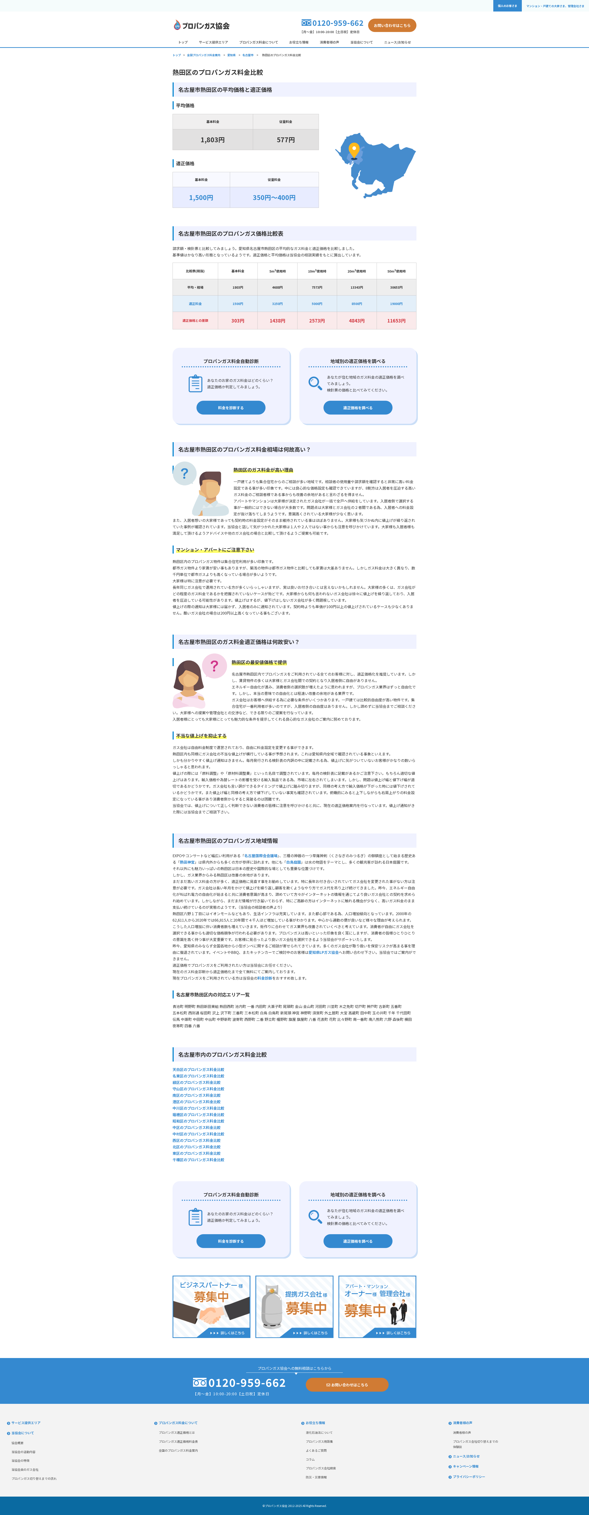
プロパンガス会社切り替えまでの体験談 (475, 1444)
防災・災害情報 (316, 1477)
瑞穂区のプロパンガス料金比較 (198, 1114)
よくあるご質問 (316, 1450)
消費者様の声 (329, 42)
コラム (310, 1459)
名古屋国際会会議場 (260, 855)
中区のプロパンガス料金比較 (197, 1127)
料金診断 (264, 978)
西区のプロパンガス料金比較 (197, 1140)
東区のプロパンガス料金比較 (197, 1153)
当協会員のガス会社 (25, 1469)
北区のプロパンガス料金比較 (197, 1146)
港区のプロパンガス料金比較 (197, 1101)
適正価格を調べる (358, 407)
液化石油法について (319, 1432)
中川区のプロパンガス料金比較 (198, 1108)
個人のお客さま (507, 5)
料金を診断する (231, 407)
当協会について (361, 42)
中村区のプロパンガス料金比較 (198, 1134)
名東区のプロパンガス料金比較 (198, 1076)
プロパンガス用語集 (319, 1441)
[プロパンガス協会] (201, 29)
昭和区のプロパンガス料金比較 (198, 1121)
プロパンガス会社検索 (321, 1468)
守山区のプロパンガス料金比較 (198, 1088)
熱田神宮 (187, 862)
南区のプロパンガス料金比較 (197, 1095)
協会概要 (17, 1443)
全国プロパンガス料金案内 (203, 55)
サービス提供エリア (213, 42)
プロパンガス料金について (258, 42)
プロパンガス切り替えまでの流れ (34, 1478)
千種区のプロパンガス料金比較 (198, 1159)
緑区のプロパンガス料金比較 (197, 1082)
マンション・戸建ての (555, 6)
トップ (183, 42)
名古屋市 (248, 55)
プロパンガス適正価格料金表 (178, 1441)
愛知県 (231, 55)
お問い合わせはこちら (392, 25)
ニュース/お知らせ (397, 42)
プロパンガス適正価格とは (177, 1432)
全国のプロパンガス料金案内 (178, 1450)
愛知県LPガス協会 (324, 952)
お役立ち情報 (299, 42)
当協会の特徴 (20, 1460)
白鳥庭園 (293, 862)
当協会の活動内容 (23, 1452)
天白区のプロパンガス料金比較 (198, 1069)
